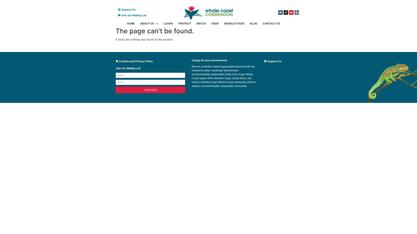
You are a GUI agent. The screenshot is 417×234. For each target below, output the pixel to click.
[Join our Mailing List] (119, 15)
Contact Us (271, 23)
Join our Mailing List (133, 15)
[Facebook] (280, 12)
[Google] (296, 12)
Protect (184, 23)
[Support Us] (119, 9)
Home (131, 23)
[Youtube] (291, 12)
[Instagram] (286, 12)
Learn (168, 23)
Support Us (128, 9)
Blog (253, 23)
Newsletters (234, 23)
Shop (215, 23)
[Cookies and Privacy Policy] (117, 61)
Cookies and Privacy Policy (136, 61)
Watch (201, 23)
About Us (147, 23)
